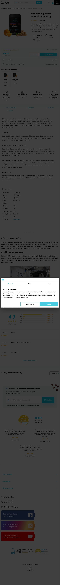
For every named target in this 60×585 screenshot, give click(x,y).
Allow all (49, 304)
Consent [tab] (10, 283)
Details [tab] (30, 283)
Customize (29, 304)
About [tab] (49, 283)
